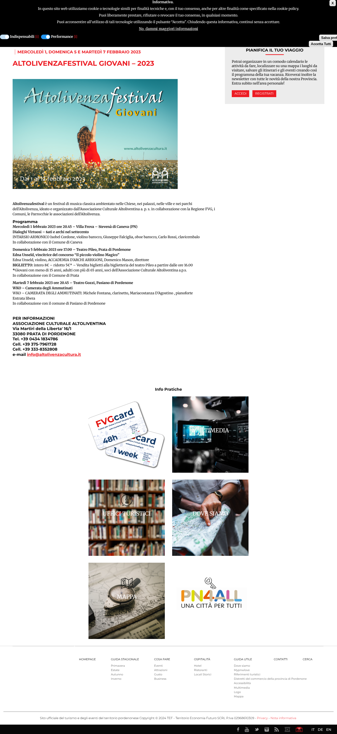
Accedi (240, 94)
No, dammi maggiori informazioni (168, 29)
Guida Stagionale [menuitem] (125, 659)
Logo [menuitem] (237, 692)
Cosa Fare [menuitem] (162, 659)
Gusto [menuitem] (158, 674)
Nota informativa (283, 718)
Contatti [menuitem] (280, 659)
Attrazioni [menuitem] (160, 670)
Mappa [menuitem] (238, 696)
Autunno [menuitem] (117, 674)
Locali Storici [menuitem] (202, 674)
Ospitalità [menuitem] (202, 659)
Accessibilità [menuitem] (242, 683)
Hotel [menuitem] (197, 666)
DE (320, 729)
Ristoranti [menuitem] (200, 670)
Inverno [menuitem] (116, 679)
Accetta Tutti (321, 44)
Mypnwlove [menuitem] (242, 670)
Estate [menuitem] (115, 670)
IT (313, 729)
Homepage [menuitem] (87, 659)
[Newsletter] (299, 729)
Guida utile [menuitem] (243, 659)
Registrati (264, 94)
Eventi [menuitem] (158, 666)
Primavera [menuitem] (118, 666)
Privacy (262, 718)
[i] (37, 37)
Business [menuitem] (160, 679)
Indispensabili (22, 37)
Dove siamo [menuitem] (242, 666)
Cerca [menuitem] (307, 659)
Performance (62, 37)
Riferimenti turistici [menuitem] (247, 674)
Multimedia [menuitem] (242, 688)
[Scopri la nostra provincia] (287, 729)
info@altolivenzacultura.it (54, 354)
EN (328, 729)
